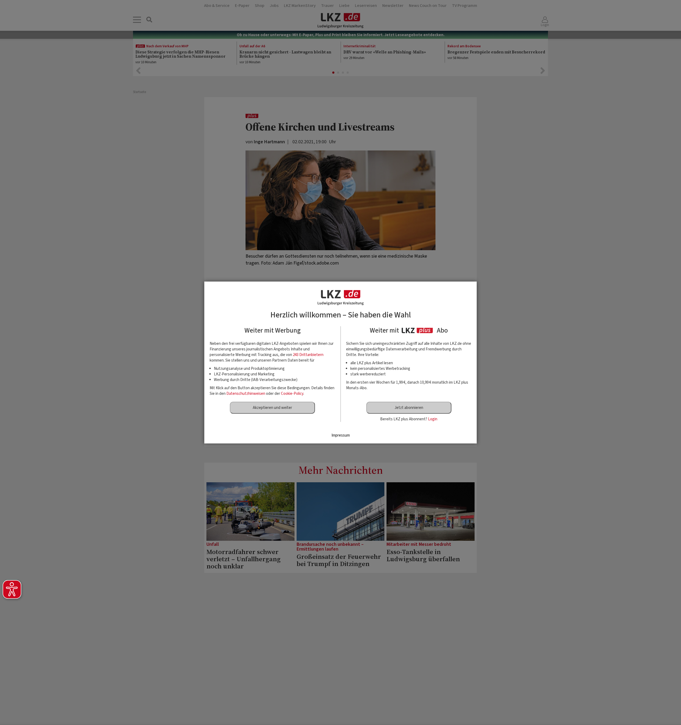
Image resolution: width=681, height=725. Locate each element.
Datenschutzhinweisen (245, 393)
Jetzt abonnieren (409, 407)
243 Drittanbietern (308, 355)
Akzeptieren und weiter (272, 407)
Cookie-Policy (292, 393)
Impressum (340, 435)
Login (432, 419)
